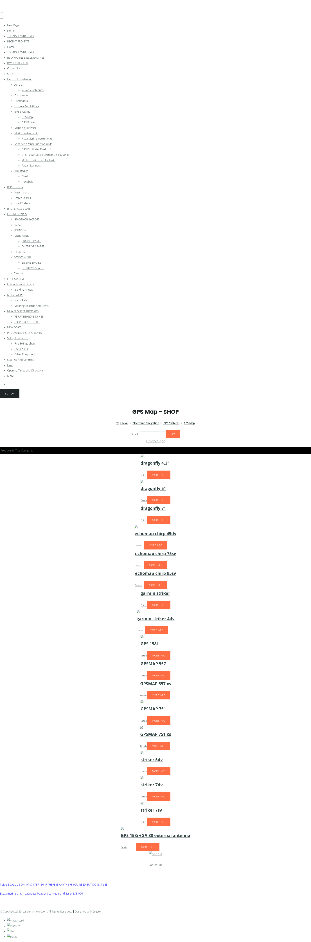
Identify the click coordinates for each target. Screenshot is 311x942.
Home (11, 30)
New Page (13, 25)
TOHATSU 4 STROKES (27, 322)
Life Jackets (21, 349)
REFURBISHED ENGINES (28, 316)
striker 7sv (151, 810)
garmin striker (155, 593)
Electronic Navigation (19, 79)
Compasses (21, 95)
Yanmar (19, 273)
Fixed (25, 176)
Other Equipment (24, 354)
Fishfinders (21, 100)
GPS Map (27, 117)
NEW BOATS (14, 327)
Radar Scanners (31, 165)
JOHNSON (20, 230)
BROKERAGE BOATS (19, 208)
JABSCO (18, 225)
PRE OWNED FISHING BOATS (24, 332)
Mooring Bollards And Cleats (31, 305)
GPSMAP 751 (153, 709)
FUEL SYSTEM (15, 278)
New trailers (21, 192)
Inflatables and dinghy (20, 284)
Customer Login (155, 441)
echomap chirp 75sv (155, 553)
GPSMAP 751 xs (155, 734)
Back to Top (156, 864)
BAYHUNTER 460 (17, 63)
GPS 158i (149, 644)
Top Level (122, 423)
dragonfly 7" (153, 508)
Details (144, 474)
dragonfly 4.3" (155, 463)
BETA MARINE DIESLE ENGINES (25, 57)
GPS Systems (22, 111)
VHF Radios (21, 171)
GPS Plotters (29, 122)
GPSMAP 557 (153, 664)
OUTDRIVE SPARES (33, 246)
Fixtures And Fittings (26, 106)
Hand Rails (20, 300)
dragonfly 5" (153, 488)
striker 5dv (152, 759)
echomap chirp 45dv (155, 533)
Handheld (27, 181)
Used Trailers (22, 203)
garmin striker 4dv (156, 618)
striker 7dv (152, 785)
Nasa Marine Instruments (37, 138)
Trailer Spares (22, 198)
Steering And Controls (20, 359)
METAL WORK (15, 295)
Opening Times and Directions (25, 370)
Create (97, 911)
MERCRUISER (22, 235)
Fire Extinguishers (25, 343)
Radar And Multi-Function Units (33, 144)
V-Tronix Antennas (33, 90)
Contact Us (14, 68)
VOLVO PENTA (22, 257)
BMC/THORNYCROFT (26, 219)
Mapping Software (25, 127)
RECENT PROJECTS (18, 41)
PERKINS (19, 252)
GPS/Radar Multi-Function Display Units (45, 154)
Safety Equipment (17, 338)
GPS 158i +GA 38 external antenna (155, 835)
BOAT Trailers (15, 187)
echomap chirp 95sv (155, 573)
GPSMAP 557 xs (155, 683)
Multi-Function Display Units (38, 160)
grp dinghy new (23, 289)
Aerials (18, 84)
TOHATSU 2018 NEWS (20, 36)
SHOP (10, 74)
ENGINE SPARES (17, 214)
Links (10, 365)
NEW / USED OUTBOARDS (23, 311)
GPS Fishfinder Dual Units (37, 149)
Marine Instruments (26, 133)
